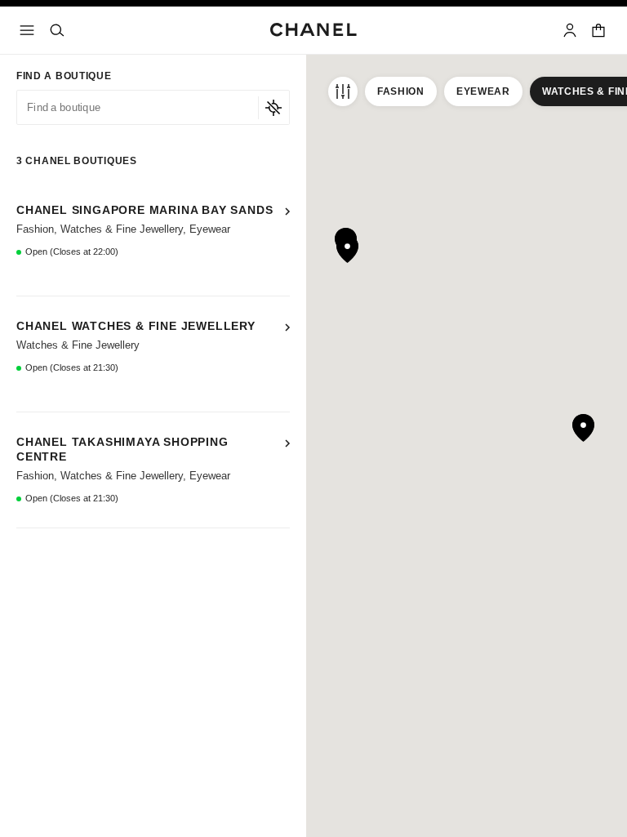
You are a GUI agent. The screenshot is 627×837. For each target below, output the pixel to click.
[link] (599, 30)
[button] (153, 238)
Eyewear (483, 91)
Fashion (401, 91)
